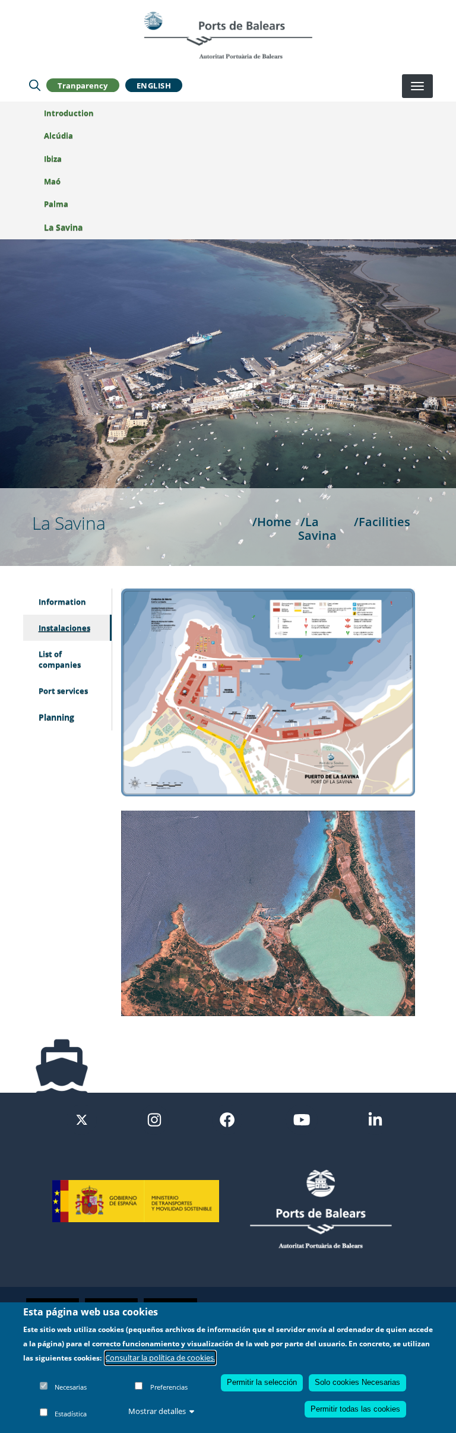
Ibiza (53, 158)
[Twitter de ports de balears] (81, 1118)
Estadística (71, 1413)
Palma (56, 203)
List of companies (60, 659)
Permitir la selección (262, 1382)
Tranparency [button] (82, 85)
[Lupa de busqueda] (34, 85)
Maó (52, 181)
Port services (63, 690)
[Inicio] (228, 35)
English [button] (154, 85)
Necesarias (71, 1387)
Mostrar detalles (157, 1411)
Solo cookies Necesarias (357, 1382)
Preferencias (169, 1387)
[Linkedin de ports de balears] (375, 1118)
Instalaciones (64, 627)
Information (62, 601)
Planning (56, 717)
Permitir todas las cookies (355, 1408)
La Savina (63, 227)
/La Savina (317, 528)
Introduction (69, 112)
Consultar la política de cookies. (160, 1357)
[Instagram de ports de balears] (154, 1118)
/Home (272, 521)
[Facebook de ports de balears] (227, 1118)
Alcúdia (58, 135)
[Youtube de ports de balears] (302, 1118)
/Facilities (382, 521)
